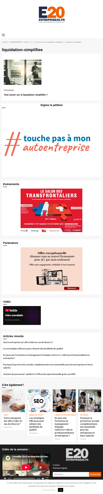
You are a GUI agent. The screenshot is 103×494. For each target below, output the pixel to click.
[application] (26, 467)
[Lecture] (5, 478)
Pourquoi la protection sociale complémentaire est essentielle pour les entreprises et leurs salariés (48, 366)
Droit (6, 415)
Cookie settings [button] (48, 490)
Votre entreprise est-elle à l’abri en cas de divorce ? (28, 342)
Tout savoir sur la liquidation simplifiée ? (26, 92)
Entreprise (84, 415)
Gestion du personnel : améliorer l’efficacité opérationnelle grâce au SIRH (39, 374)
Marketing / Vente (36, 415)
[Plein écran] (47, 478)
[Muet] (43, 478)
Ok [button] (60, 490)
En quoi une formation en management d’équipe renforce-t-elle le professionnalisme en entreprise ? (46, 357)
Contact (56, 465)
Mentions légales (60, 468)
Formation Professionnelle (65, 415)
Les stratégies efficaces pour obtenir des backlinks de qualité (33, 348)
